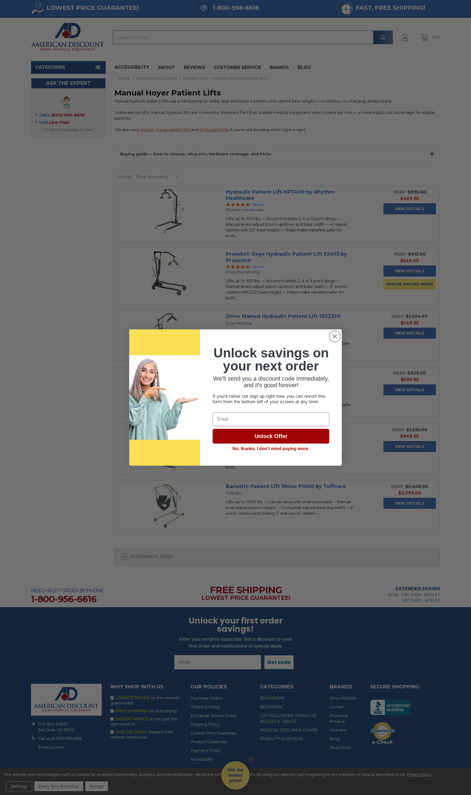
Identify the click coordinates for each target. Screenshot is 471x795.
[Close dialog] (335, 336)
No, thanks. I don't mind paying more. (271, 448)
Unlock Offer (271, 436)
